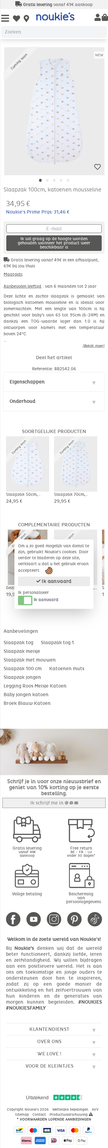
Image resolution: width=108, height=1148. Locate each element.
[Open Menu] (5, 19)
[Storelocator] (26, 19)
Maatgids (13, 274)
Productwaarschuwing (69, 1114)
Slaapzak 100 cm (23, 668)
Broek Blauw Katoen (27, 703)
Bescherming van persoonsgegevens (83, 897)
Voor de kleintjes (50, 1066)
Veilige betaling (27, 894)
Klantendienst (49, 1029)
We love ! (50, 1053)
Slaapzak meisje (22, 651)
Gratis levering (27, 851)
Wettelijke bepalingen (70, 1109)
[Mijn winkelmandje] (105, 18)
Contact (39, 1114)
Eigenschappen (27, 382)
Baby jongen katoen (26, 694)
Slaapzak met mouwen (30, 660)
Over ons (49, 1041)
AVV (96, 1109)
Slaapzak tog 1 (57, 642)
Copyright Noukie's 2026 (28, 1109)
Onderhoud (22, 401)
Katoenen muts (66, 668)
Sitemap (22, 1114)
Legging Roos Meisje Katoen (35, 686)
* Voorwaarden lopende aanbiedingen (54, 1119)
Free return (81, 851)
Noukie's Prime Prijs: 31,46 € (37, 212)
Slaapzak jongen (22, 677)
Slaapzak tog (18, 642)
